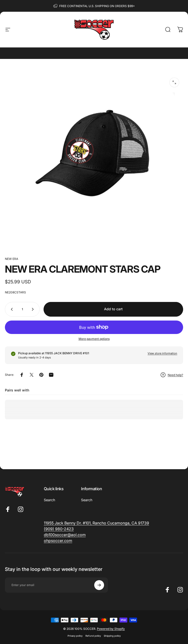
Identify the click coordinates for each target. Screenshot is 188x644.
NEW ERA (11, 259)
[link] (59, 528)
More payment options (94, 339)
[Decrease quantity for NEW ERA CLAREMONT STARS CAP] (10, 309)
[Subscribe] (99, 585)
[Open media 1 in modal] (174, 82)
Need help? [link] (175, 375)
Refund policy (93, 635)
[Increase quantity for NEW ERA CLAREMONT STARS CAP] (33, 309)
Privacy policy (75, 635)
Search (49, 500)
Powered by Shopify (111, 629)
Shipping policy (112, 635)
